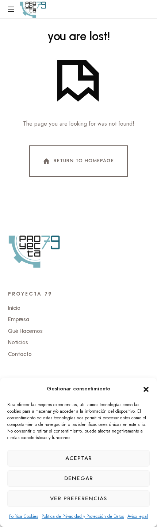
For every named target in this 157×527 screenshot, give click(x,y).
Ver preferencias (78, 498)
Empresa (18, 319)
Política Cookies (23, 516)
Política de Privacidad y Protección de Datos (83, 516)
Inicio (14, 308)
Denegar (78, 478)
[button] (146, 388)
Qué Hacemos (25, 331)
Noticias (18, 342)
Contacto (20, 354)
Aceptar (78, 458)
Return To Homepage (84, 160)
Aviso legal (137, 516)
